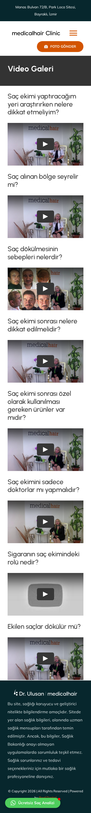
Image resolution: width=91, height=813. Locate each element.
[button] (32, 803)
